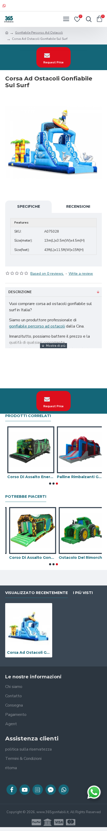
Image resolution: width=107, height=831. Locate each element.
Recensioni (78, 206)
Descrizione (20, 292)
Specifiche (28, 206)
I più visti (83, 593)
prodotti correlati (28, 416)
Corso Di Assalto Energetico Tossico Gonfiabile (28, 476)
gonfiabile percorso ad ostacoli (37, 326)
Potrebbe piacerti (25, 496)
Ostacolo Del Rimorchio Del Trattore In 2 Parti (78, 557)
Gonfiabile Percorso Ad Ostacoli (39, 33)
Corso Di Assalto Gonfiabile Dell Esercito (28, 557)
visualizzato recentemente (36, 593)
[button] (50, 484)
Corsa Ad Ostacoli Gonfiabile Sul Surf (28, 652)
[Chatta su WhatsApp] (94, 792)
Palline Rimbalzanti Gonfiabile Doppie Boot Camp (78, 476)
